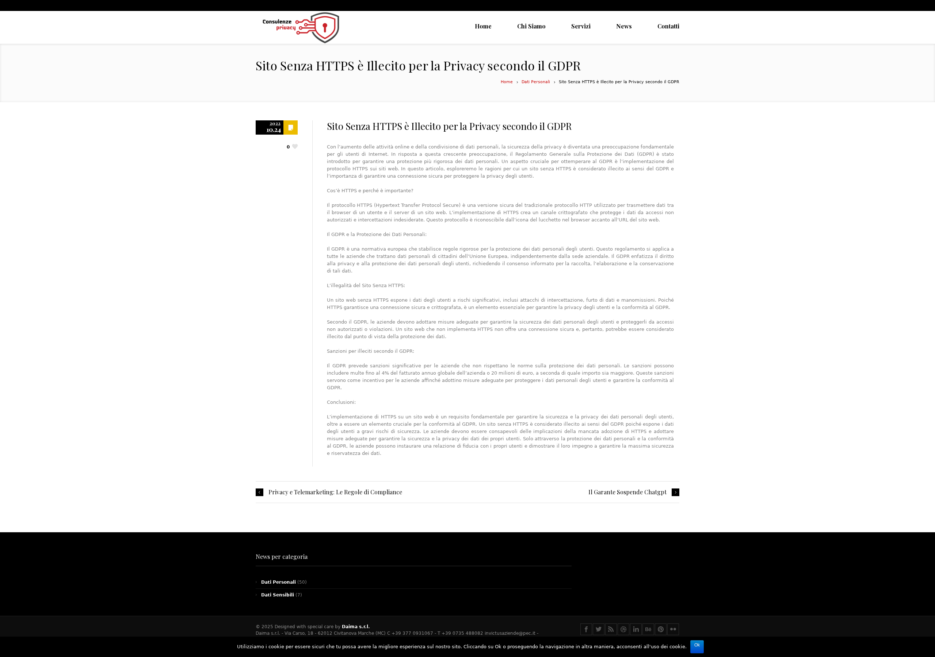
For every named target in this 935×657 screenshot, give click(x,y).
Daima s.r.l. (356, 626)
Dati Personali (536, 82)
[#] (586, 629)
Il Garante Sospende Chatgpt (627, 492)
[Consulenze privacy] (300, 27)
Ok (697, 645)
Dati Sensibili (277, 595)
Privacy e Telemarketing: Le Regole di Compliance (335, 492)
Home (507, 82)
